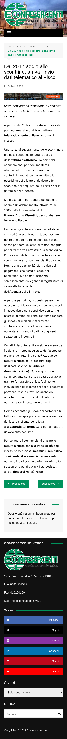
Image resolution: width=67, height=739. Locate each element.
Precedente (18, 483)
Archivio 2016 (15, 86)
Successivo (48, 483)
